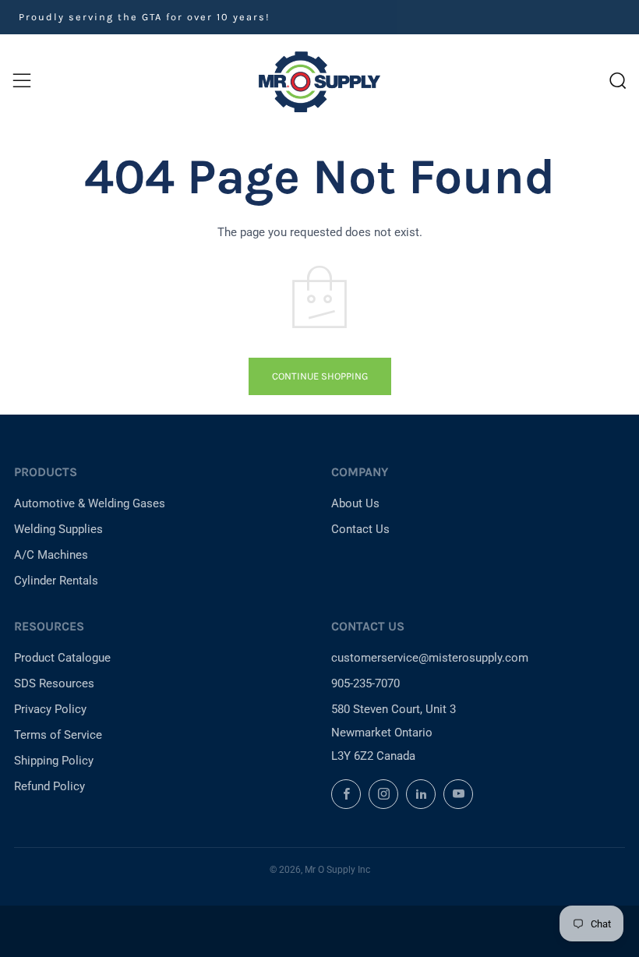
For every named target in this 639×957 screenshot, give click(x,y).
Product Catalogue (62, 658)
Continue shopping (320, 376)
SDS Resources (54, 683)
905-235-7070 (365, 683)
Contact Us (360, 529)
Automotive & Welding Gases (89, 503)
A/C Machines (51, 555)
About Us (355, 503)
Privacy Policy (50, 709)
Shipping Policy (54, 761)
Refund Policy (49, 786)
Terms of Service (58, 735)
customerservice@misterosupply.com (429, 658)
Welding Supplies (58, 529)
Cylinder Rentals (56, 581)
